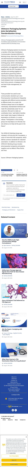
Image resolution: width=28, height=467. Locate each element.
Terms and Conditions (14, 389)
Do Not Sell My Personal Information (14, 385)
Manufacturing (15, 207)
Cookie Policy (12, 453)
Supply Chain (20, 210)
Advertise (14, 378)
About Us (14, 377)
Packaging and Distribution (8, 210)
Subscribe (20, 195)
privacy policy (7, 199)
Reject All (14, 460)
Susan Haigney (6, 334)
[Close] (26, 437)
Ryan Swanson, (7, 245)
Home (4, 419)
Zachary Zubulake (15, 245)
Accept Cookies (14, 464)
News (16, 419)
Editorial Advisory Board (14, 384)
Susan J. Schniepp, (8, 333)
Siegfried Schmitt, (17, 333)
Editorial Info (14, 382)
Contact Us (14, 380)
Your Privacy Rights (14, 391)
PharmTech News (6, 207)
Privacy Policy (14, 387)
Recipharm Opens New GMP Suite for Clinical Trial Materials (8, 175)
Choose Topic (12, 6)
